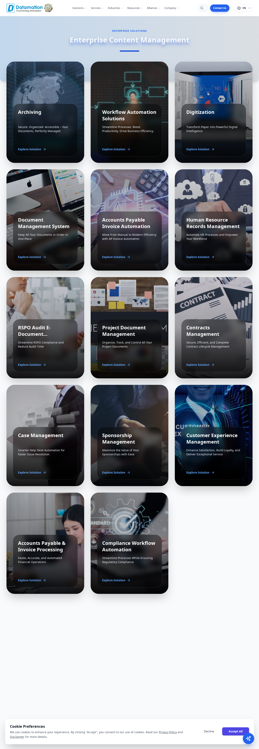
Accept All (236, 731)
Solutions (78, 8)
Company (170, 8)
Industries (114, 8)
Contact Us (219, 8)
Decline (209, 731)
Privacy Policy (168, 732)
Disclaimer (17, 736)
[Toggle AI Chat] (248, 738)
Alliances (152, 8)
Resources (133, 8)
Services (96, 8)
